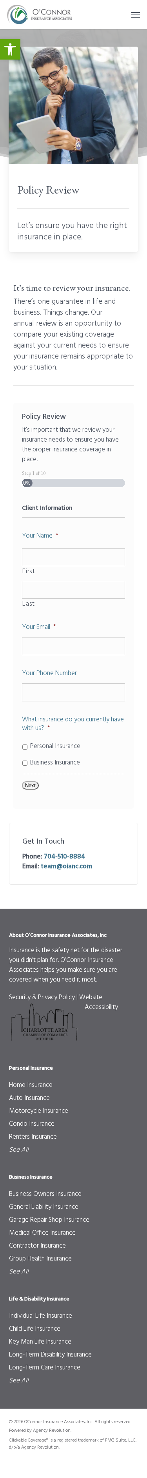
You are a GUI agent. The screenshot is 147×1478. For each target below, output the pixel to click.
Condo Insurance (31, 1124)
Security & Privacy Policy (42, 997)
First (28, 571)
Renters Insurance (33, 1137)
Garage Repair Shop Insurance (49, 1220)
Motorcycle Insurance (38, 1111)
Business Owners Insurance (45, 1194)
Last (28, 604)
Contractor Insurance (37, 1246)
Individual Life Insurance (40, 1316)
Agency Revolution (52, 1431)
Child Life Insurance (34, 1329)
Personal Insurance (55, 746)
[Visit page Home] (40, 14)
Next (30, 785)
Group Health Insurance (40, 1259)
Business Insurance (55, 763)
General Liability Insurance (43, 1207)
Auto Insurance (29, 1098)
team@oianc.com (66, 866)
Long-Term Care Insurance (44, 1368)
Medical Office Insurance (42, 1233)
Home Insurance (31, 1085)
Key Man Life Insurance (40, 1342)
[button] (10, 49)
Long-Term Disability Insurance (50, 1355)
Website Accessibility (98, 1002)
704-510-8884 (64, 856)
